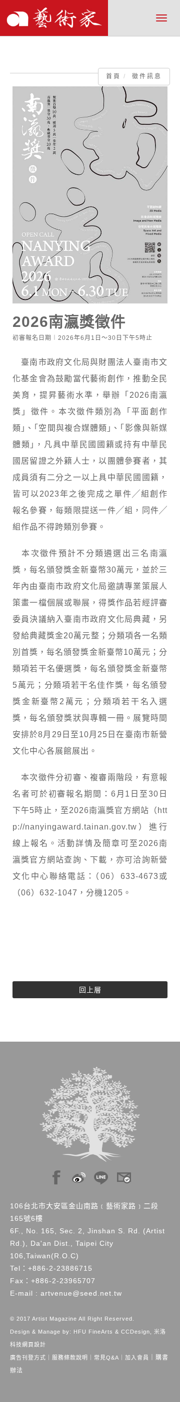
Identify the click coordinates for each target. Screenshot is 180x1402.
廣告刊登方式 (28, 1358)
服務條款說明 (70, 1358)
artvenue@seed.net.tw (81, 1293)
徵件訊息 (147, 76)
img (57, 1174)
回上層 (90, 990)
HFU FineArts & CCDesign (112, 1332)
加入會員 (137, 1358)
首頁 (113, 76)
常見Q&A (106, 1358)
